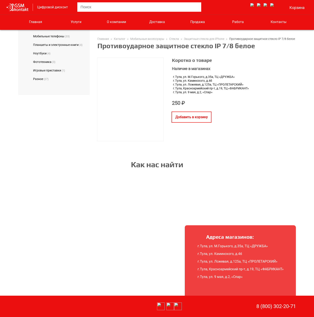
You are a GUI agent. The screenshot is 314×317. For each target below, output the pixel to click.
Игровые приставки (49, 70)
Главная (35, 22)
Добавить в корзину (191, 117)
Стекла (174, 39)
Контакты (278, 22)
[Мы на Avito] (252, 5)
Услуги (76, 22)
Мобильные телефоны (51, 36)
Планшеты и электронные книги (57, 45)
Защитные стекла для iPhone (204, 39)
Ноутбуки (41, 53)
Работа (238, 22)
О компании (116, 22)
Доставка (157, 22)
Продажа (197, 22)
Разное (40, 79)
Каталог (119, 39)
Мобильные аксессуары (147, 39)
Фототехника (44, 62)
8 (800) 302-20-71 (276, 306)
